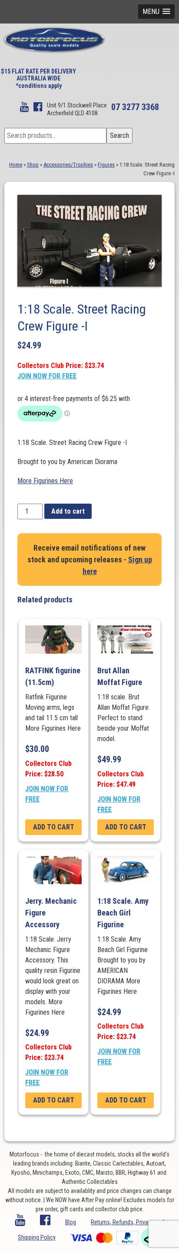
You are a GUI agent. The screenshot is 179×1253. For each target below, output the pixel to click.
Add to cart (68, 511)
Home (15, 164)
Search (119, 135)
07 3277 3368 (135, 107)
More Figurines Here (45, 481)
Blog (70, 1222)
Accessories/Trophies (68, 164)
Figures (106, 164)
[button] (156, 11)
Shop (33, 164)
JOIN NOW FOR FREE (46, 376)
